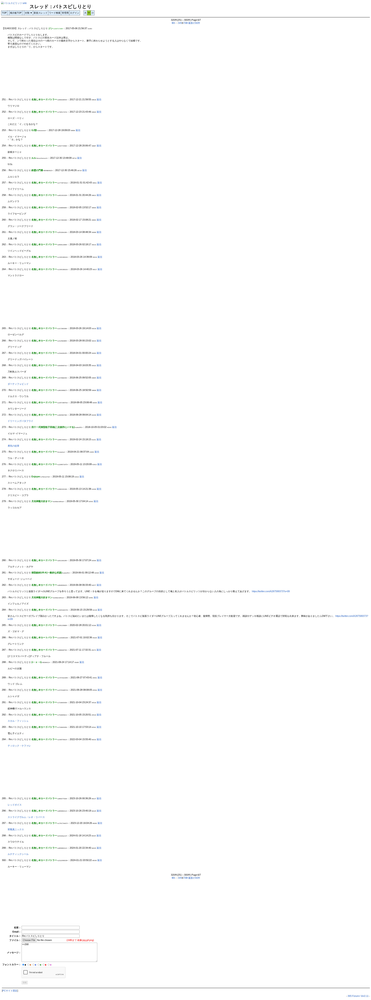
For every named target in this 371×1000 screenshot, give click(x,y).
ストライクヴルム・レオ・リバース (26, 817)
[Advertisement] (89, 74)
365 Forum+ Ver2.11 (358, 996)
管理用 (65, 13)
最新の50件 (194, 23)
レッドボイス (15, 805)
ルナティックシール (18, 854)
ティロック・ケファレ (19, 745)
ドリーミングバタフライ (20, 421)
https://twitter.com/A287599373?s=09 (271, 591)
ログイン (74, 13)
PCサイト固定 (9, 990)
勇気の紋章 (13, 446)
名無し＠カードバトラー (44, 464)
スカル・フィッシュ (18, 721)
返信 (99, 99)
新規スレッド (41, 13)
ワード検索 (54, 13)
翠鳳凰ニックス (16, 829)
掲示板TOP (16, 13)
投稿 (25, 982)
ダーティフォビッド (18, 384)
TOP (4, 13)
